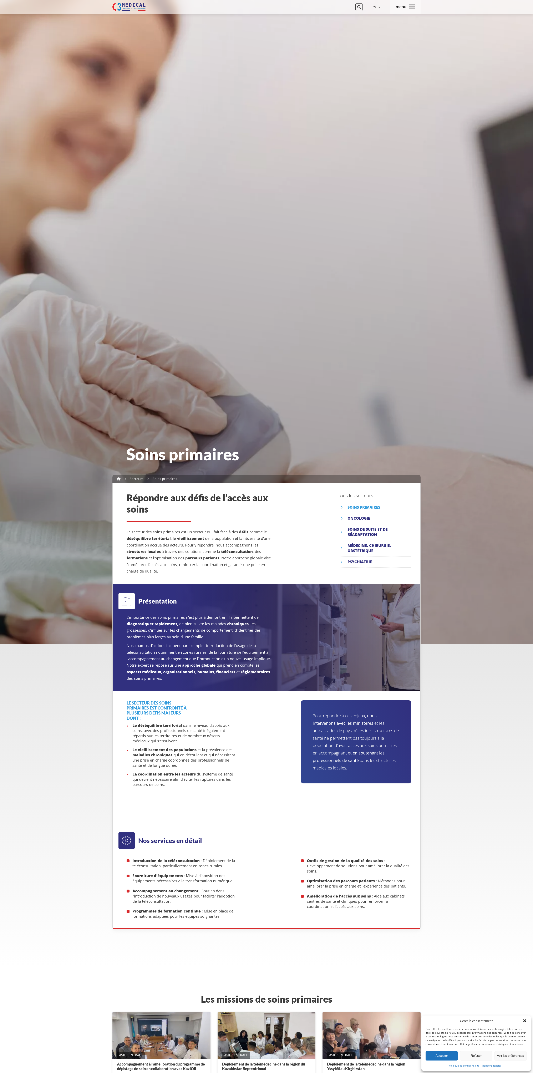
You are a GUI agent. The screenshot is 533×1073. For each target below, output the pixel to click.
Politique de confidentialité (464, 1065)
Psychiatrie (359, 561)
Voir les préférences (510, 1055)
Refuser (476, 1055)
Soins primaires (363, 507)
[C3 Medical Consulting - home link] (229, 7)
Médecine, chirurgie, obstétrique (369, 548)
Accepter (442, 1055)
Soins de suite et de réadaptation (367, 532)
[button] (525, 1021)
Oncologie (358, 518)
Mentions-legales (492, 1065)
